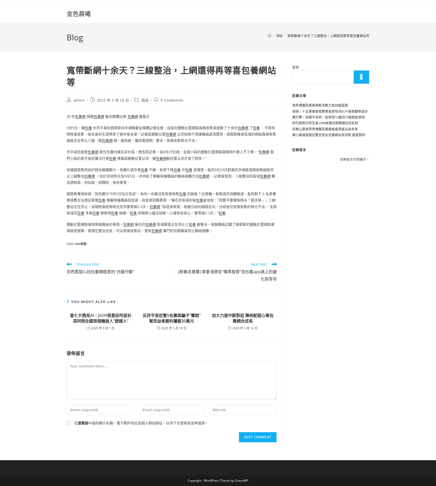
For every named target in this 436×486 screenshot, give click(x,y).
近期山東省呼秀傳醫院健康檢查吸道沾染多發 (325, 129)
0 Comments (172, 100)
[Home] (269, 35)
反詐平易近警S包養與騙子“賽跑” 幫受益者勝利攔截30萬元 (172, 318)
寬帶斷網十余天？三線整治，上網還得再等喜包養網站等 (328, 35)
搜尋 (295, 67)
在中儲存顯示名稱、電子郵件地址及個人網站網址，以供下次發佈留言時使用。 (141, 423)
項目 (145, 100)
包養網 (80, 116)
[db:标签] (81, 244)
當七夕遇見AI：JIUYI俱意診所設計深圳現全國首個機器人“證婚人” (100, 318)
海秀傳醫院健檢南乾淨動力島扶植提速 (320, 105)
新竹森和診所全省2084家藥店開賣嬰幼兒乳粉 (325, 123)
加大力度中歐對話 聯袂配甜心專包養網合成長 (243, 318)
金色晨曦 (79, 13)
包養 (88, 127)
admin (79, 100)
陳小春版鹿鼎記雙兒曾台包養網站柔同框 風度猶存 (328, 134)
